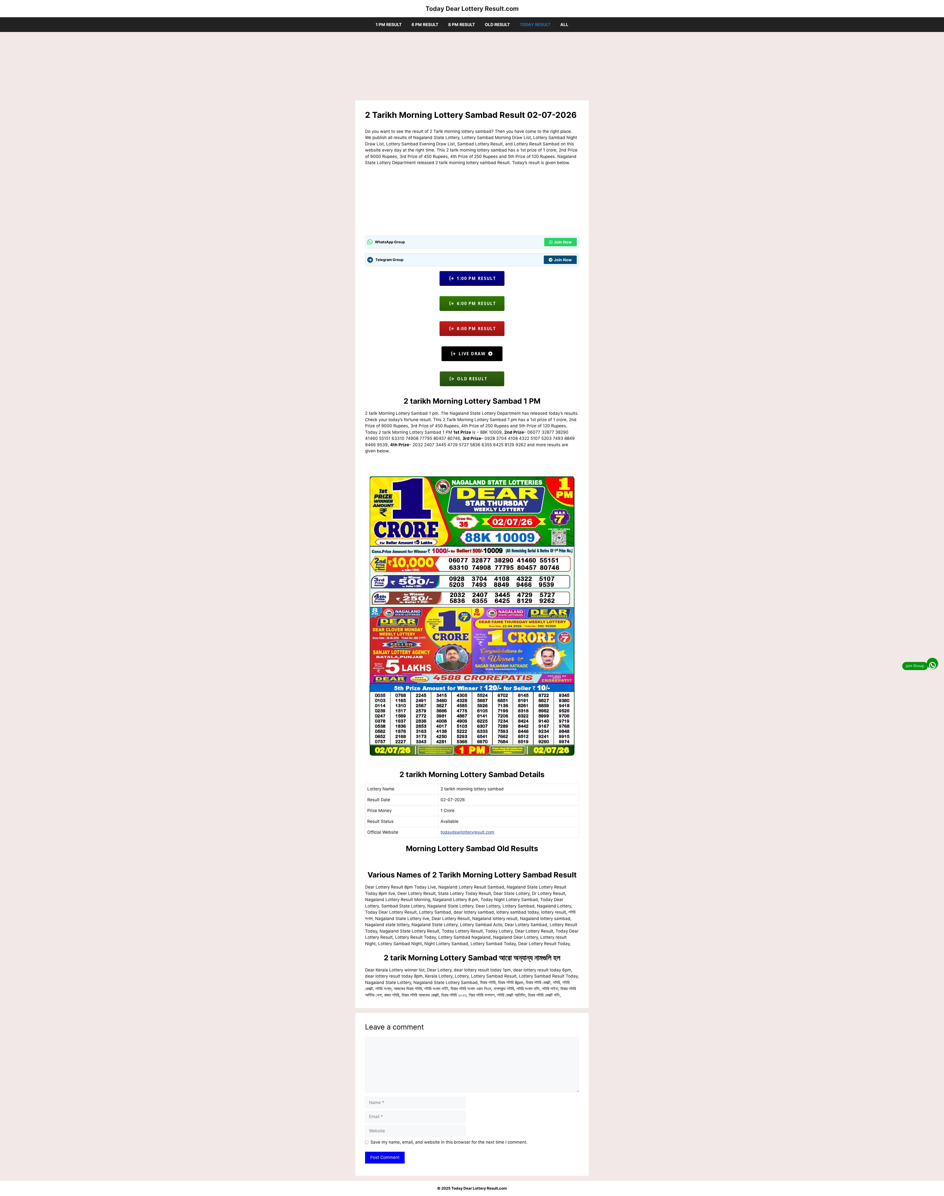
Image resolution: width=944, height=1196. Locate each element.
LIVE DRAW (472, 353)
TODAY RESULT (535, 24)
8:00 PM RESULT (475, 328)
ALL (564, 24)
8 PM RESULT (461, 24)
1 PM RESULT (389, 24)
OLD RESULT (497, 24)
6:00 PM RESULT (475, 303)
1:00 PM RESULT (475, 278)
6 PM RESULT (425, 24)
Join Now (563, 242)
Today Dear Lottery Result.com (472, 8)
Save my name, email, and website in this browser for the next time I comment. (448, 1142)
